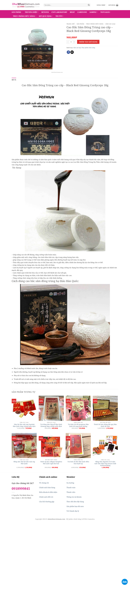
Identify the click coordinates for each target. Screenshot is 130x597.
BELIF (72, 12)
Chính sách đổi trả (46, 497)
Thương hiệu (31, 12)
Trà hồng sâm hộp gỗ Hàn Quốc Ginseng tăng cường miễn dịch (51, 425)
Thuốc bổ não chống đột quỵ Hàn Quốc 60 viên (105, 425)
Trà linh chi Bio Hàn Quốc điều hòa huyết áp (78, 463)
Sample (93, 12)
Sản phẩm (16, 12)
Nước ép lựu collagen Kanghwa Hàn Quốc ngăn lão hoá (51, 463)
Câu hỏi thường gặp (46, 501)
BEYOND (45, 12)
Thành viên (71, 492)
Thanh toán (71, 487)
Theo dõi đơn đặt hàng (75, 501)
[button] (101, 5)
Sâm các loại (110, 24)
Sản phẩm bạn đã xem (75, 506)
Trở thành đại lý (73, 511)
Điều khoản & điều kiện (48, 492)
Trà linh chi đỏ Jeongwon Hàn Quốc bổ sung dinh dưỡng (78, 425)
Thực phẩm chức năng (94, 24)
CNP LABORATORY (59, 12)
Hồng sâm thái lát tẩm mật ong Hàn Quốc (24, 463)
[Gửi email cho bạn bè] (72, 52)
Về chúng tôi (44, 483)
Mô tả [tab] (14, 80)
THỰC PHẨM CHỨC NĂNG (24, 16)
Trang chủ (71, 24)
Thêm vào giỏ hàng (88, 42)
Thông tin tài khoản (74, 497)
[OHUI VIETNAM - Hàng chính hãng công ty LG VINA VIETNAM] (26, 5)
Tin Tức (59, 16)
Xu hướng (70, 483)
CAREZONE (82, 12)
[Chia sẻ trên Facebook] (68, 52)
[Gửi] (88, 5)
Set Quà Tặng (45, 16)
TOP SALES (105, 12)
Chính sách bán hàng (47, 487)
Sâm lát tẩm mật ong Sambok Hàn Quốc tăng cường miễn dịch (24, 425)
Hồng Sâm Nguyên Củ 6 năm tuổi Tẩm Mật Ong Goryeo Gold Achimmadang (105, 463)
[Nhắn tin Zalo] (125, 581)
